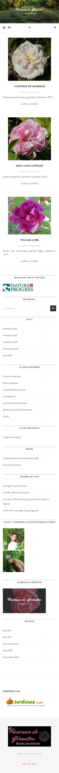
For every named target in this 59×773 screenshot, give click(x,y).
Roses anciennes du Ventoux (17, 409)
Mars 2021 (8, 650)
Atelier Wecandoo (12, 437)
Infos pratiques (10, 383)
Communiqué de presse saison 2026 (21, 458)
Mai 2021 (7, 630)
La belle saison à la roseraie (16, 492)
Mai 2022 (7, 637)
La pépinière (9, 396)
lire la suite (29, 104)
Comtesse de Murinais (29, 86)
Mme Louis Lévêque (29, 165)
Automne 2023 (10, 335)
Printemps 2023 (11, 349)
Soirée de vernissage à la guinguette (21, 510)
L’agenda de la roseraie (14, 390)
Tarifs (6, 416)
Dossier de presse (12, 465)
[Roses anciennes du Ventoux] (29, 11)
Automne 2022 (10, 328)
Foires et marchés (12, 376)
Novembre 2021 (10, 644)
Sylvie (25, 92)
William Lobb (29, 240)
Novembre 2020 (11, 657)
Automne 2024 (10, 342)
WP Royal (37, 754)
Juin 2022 (7, 355)
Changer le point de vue (15, 486)
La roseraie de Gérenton (15, 403)
